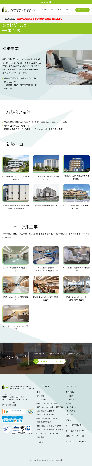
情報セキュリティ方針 (75, 436)
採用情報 (70, 396)
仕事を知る (71, 403)
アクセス (39, 442)
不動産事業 (41, 399)
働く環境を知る (72, 407)
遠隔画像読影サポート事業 (47, 418)
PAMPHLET (69, 10)
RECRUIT (61, 10)
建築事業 (40, 396)
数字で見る (71, 411)
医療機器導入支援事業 (45, 411)
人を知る (70, 414)
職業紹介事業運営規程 (76, 441)
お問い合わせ (72, 386)
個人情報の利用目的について (78, 430)
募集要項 (70, 399)
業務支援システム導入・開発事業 (49, 426)
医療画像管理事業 (44, 422)
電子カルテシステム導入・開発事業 (50, 407)
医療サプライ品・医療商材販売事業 (50, 429)
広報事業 (40, 437)
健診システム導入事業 (45, 414)
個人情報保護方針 (74, 425)
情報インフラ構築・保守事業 (47, 403)
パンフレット (71, 419)
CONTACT (81, 10)
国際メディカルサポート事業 (47, 433)
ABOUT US (36, 10)
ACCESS (53, 10)
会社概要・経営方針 (44, 386)
